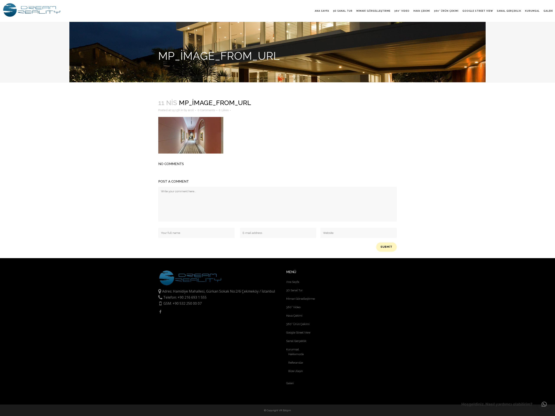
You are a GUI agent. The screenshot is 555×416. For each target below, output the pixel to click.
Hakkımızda (296, 354)
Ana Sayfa (292, 281)
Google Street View (298, 332)
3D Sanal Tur (294, 290)
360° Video (293, 307)
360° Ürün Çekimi (298, 324)
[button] (544, 404)
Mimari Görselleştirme (300, 298)
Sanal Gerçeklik (296, 341)
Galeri (290, 383)
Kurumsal (292, 349)
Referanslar (295, 362)
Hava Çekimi (294, 315)
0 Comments (206, 110)
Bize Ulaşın (295, 371)
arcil (191, 110)
